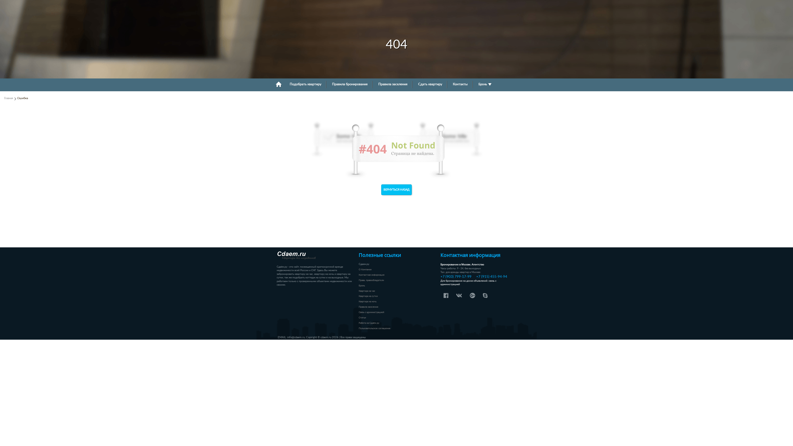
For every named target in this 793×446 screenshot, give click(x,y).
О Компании (365, 269)
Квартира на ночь (367, 301)
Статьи (362, 318)
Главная (8, 98)
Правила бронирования (350, 84)
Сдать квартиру (430, 84)
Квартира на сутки (368, 296)
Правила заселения (392, 84)
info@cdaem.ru (296, 337)
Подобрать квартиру (305, 84)
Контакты (460, 84)
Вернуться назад (396, 189)
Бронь (483, 84)
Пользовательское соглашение (375, 328)
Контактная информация (371, 275)
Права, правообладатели (371, 280)
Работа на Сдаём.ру (369, 323)
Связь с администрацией (371, 312)
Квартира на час (367, 291)
